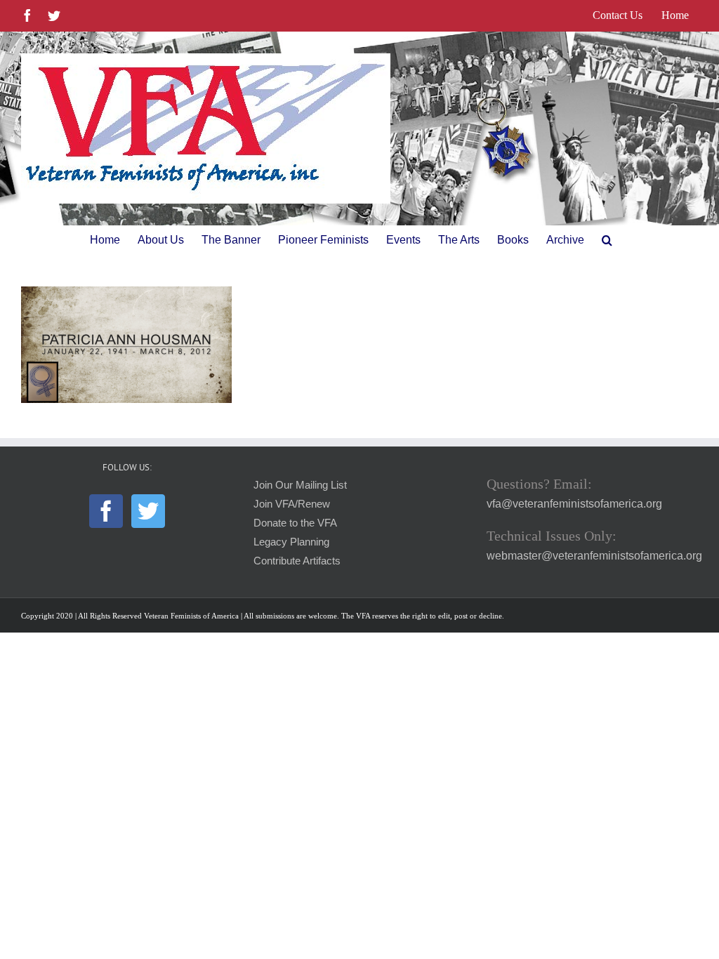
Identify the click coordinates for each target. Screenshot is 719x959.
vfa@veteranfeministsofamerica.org (574, 504)
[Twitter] (148, 511)
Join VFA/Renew (291, 504)
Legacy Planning (291, 542)
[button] (607, 240)
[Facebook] (106, 511)
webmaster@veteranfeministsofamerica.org (594, 556)
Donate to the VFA (295, 523)
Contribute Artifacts (297, 561)
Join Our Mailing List (300, 485)
